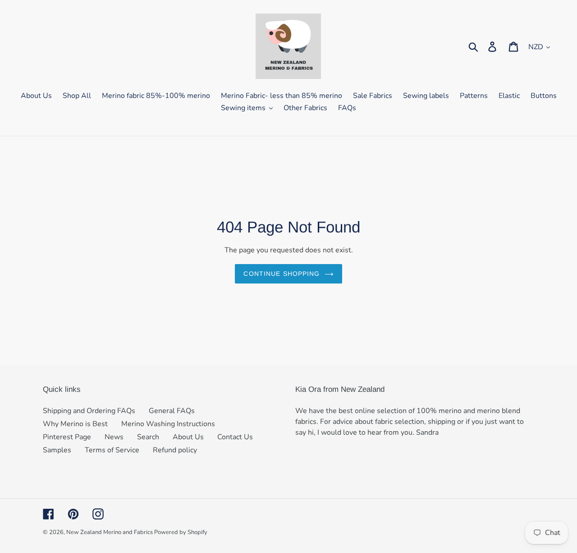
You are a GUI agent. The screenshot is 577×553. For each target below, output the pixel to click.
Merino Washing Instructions (168, 424)
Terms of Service (112, 450)
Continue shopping (281, 273)
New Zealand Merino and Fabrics (110, 532)
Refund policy (175, 450)
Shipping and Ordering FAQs (89, 411)
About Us (188, 437)
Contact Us (235, 437)
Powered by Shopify (180, 532)
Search (148, 437)
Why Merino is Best (75, 424)
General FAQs (172, 411)
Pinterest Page (67, 437)
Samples (57, 450)
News (114, 437)
